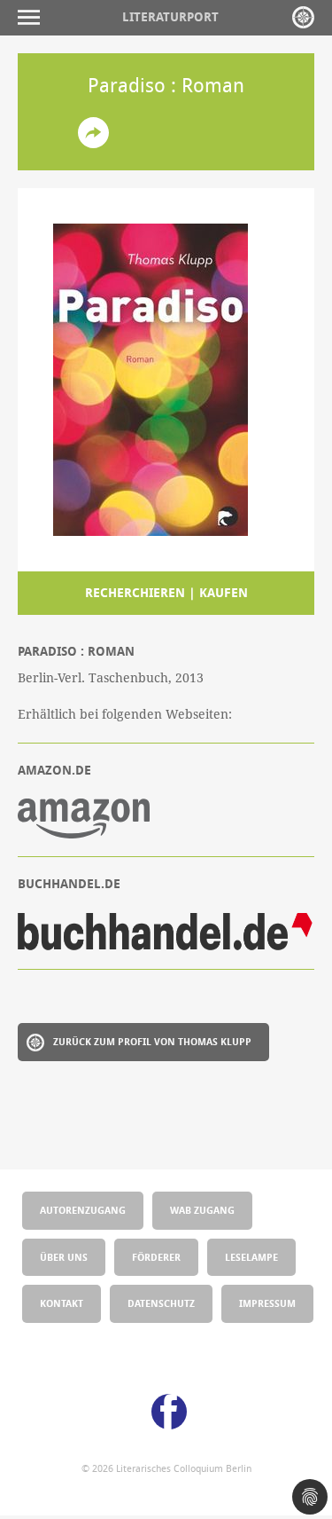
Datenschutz (161, 1303)
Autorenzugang (83, 1209)
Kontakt (61, 1303)
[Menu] (33, 17)
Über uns (64, 1256)
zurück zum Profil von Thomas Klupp (152, 1041)
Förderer (156, 1256)
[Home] (303, 17)
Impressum (267, 1303)
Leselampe (251, 1256)
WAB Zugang (202, 1209)
